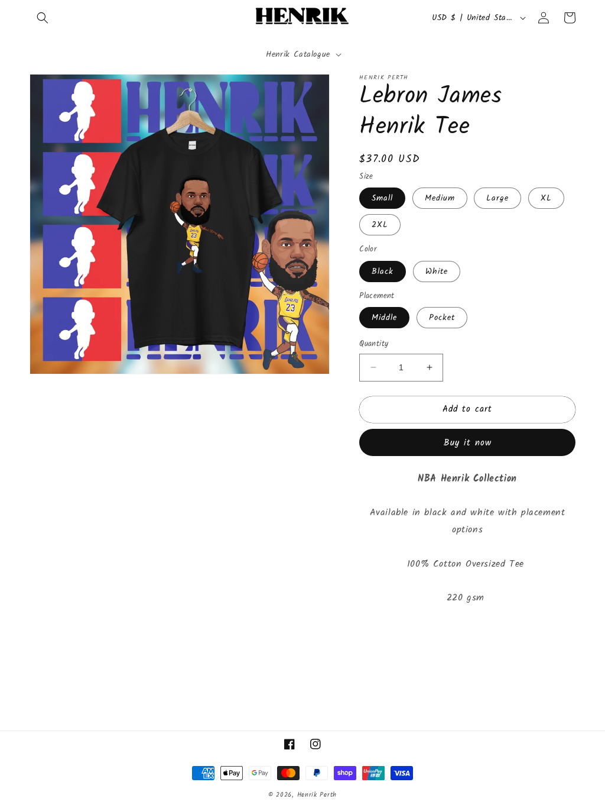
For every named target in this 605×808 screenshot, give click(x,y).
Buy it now (468, 443)
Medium (440, 198)
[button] (43, 18)
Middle (384, 317)
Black (382, 271)
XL (546, 198)
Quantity (373, 344)
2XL (380, 224)
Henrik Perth (317, 795)
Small (382, 198)
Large (497, 198)
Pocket (442, 317)
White (436, 271)
